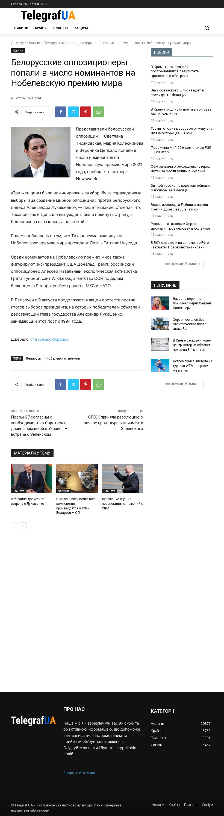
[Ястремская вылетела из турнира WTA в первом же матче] (160, 365)
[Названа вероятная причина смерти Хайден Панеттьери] (160, 303)
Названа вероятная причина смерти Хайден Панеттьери (192, 303)
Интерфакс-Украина (49, 339)
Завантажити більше (180, 264)
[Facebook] (60, 111)
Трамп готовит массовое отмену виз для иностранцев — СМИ (182, 130)
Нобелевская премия (63, 358)
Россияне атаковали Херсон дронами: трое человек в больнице (180, 226)
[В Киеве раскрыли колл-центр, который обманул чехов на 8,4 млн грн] (160, 344)
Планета (18, 491)
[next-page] (23, 525)
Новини (33, 42)
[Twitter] (73, 111)
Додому (17, 42)
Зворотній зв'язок (79, 772)
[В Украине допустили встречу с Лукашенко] (31, 478)
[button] (206, 28)
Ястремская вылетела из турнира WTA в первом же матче (192, 365)
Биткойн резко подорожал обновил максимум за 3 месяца (181, 187)
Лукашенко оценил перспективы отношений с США (122, 503)
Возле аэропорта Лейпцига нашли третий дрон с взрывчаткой (179, 207)
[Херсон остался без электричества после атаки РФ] (160, 324)
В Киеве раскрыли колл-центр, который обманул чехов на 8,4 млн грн (192, 345)
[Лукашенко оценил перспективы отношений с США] (122, 478)
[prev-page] (14, 525)
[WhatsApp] (98, 111)
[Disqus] (77, 610)
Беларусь (33, 358)
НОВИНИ (161, 52)
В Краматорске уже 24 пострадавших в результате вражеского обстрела (175, 71)
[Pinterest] (85, 111)
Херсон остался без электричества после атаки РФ (190, 324)
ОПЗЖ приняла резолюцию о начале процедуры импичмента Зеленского (113, 423)
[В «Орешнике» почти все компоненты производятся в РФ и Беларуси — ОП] (77, 478)
